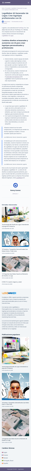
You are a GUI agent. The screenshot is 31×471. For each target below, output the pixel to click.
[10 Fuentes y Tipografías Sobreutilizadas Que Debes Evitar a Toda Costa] (15, 239)
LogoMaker (19, 178)
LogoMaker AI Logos (7, 35)
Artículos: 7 (15, 193)
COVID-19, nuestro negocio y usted (12, 282)
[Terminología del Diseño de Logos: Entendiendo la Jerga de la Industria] (15, 214)
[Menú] (28, 2)
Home (3, 8)
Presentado (7, 8)
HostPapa (21, 28)
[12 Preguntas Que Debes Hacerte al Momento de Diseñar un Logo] (15, 264)
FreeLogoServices (7, 309)
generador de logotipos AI (13, 77)
